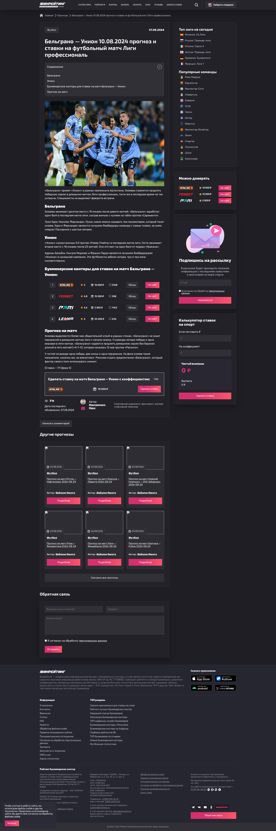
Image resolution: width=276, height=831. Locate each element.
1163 (114, 307)
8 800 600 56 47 (112, 802)
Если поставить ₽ (190, 331)
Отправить (53, 649)
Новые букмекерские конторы (106, 740)
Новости (44, 725)
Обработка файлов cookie (53, 728)
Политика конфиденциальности (155, 789)
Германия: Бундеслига (196, 58)
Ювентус (190, 123)
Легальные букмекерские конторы (108, 717)
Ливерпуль (191, 94)
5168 (114, 285)
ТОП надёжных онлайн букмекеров (109, 721)
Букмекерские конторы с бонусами (109, 725)
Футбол (51, 30)
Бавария (190, 100)
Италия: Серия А (193, 46)
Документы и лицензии (52, 751)
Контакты (45, 709)
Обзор (132, 285)
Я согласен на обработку (77, 640)
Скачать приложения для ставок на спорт (112, 705)
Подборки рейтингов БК (103, 732)
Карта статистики (49, 758)
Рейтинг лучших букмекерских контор (111, 709)
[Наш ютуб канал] (205, 807)
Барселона (191, 83)
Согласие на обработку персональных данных (60, 742)
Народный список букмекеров (106, 713)
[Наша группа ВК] (199, 807)
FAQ (42, 721)
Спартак (190, 141)
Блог (148, 5)
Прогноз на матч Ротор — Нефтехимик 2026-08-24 (61, 480)
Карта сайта (146, 793)
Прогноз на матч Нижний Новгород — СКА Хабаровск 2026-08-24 (144, 482)
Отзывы (158, 5)
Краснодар (191, 158)
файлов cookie (12, 816)
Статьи (43, 717)
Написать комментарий (55, 423)
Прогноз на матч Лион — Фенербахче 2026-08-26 (102, 545)
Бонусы (113, 5)
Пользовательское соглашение (56, 736)
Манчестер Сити (194, 88)
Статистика (84, 5)
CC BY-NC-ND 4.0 (199, 789)
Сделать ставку (149, 388)
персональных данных (93, 640)
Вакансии (45, 713)
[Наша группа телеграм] (193, 807)
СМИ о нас (45, 755)
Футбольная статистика (103, 744)
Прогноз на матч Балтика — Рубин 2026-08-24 (144, 545)
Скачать (137, 5)
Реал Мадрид (192, 77)
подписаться (205, 300)
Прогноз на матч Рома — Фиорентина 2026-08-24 (61, 545)
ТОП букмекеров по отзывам (105, 736)
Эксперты (45, 747)
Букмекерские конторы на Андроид (109, 728)
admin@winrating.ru (122, 811)
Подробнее (63, 500)
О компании (46, 705)
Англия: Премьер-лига (196, 52)
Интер (188, 118)
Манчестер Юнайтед (196, 129)
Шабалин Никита (65, 493)
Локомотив (191, 147)
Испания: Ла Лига (195, 34)
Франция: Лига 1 (192, 63)
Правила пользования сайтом (56, 732)
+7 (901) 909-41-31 (110, 799)
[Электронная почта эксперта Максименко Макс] (83, 408)
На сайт (152, 284)
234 (114, 319)
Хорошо (11, 823)
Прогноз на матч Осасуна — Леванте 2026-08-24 (103, 480)
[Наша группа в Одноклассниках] (211, 807)
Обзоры (125, 5)
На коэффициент (189, 346)
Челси (188, 112)
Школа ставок (174, 5)
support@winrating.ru (100, 808)
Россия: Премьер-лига (196, 40)
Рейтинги (100, 5)
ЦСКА (188, 153)
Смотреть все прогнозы (104, 577)
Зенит (188, 135)
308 (114, 296)
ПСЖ (188, 106)
